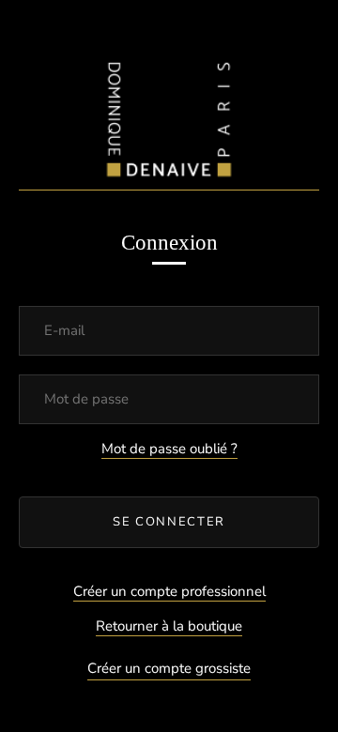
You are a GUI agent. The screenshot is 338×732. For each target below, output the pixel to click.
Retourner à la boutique (169, 626)
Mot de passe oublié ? (169, 448)
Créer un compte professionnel (169, 591)
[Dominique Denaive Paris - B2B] (169, 115)
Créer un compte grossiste (169, 668)
